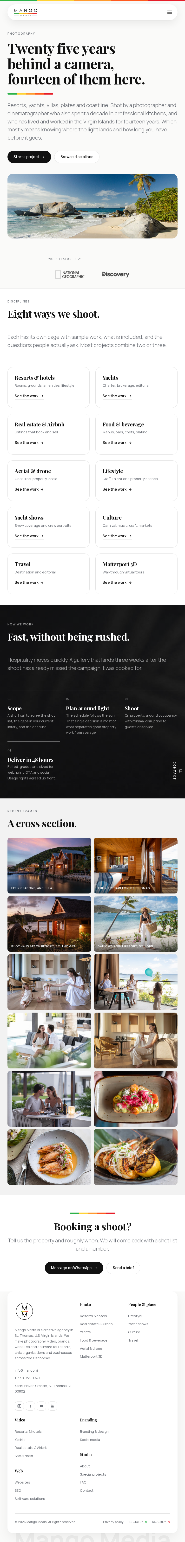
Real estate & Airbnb (96, 1324)
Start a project (26, 156)
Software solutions (30, 1498)
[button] (49, 865)
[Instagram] (19, 1406)
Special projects (93, 1474)
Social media (90, 1439)
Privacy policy (113, 1522)
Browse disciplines (76, 156)
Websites (22, 1482)
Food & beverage (93, 1340)
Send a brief (123, 1267)
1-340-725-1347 (27, 1378)
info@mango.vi (26, 1370)
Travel (133, 1340)
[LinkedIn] (52, 1406)
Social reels (24, 1455)
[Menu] (169, 12)
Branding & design (94, 1431)
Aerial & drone (91, 1348)
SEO (18, 1490)
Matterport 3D (91, 1356)
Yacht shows (138, 1324)
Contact (86, 1490)
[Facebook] (30, 1406)
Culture (134, 1332)
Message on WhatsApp (71, 1267)
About (85, 1466)
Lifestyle (135, 1316)
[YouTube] (41, 1406)
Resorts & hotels (93, 1316)
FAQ (83, 1482)
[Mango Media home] (25, 12)
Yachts (85, 1332)
